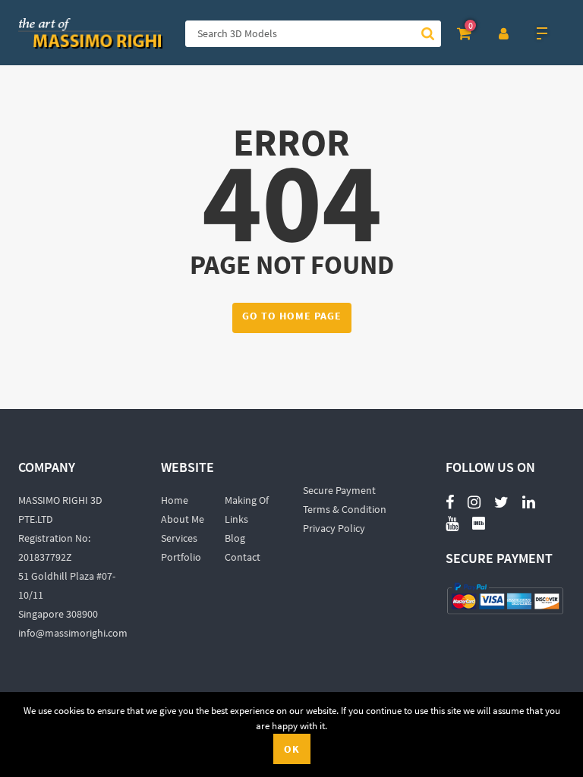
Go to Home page (292, 315)
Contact (242, 557)
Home (174, 500)
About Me (182, 519)
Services (179, 538)
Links (236, 519)
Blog (235, 538)
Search (427, 33)
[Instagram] (474, 501)
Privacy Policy (334, 528)
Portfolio (181, 557)
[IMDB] (478, 522)
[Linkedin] (528, 501)
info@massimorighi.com (73, 633)
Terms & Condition (344, 509)
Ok (292, 749)
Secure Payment (339, 490)
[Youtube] (452, 515)
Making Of (247, 500)
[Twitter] (501, 501)
